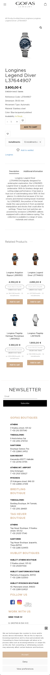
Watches (20, 18)
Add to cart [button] (15, 302)
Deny (25, 662)
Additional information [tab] (33, 171)
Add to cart (30, 127)
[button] (46, 628)
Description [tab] (14, 171)
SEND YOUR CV (15, 617)
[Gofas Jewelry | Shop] (25, 4)
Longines (28, 18)
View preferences (25, 669)
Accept (25, 654)
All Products (10, 18)
